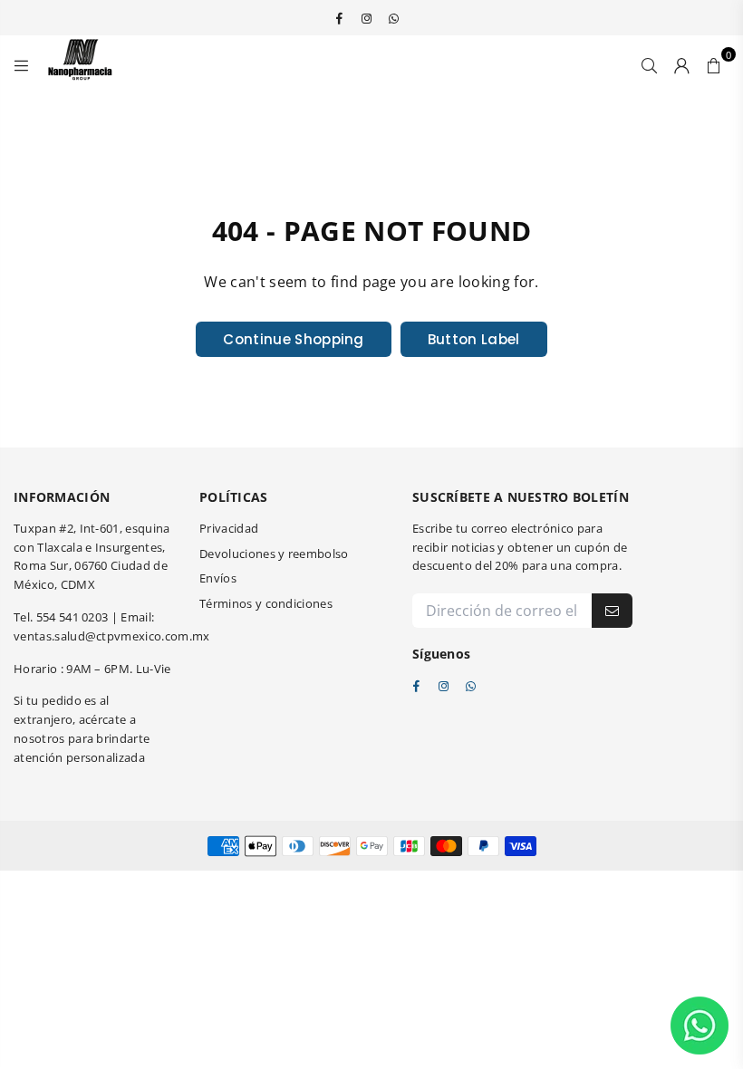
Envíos (217, 578)
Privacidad (228, 528)
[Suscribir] (612, 610)
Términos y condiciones (266, 603)
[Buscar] (649, 63)
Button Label (474, 339)
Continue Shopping (293, 339)
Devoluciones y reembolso (274, 553)
